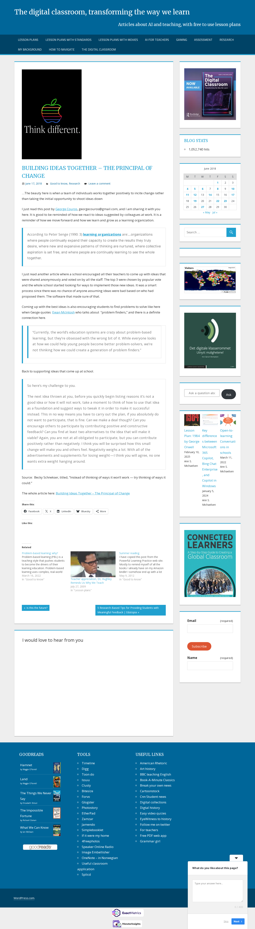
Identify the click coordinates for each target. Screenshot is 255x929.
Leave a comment (99, 183)
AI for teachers (157, 39)
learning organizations (102, 234)
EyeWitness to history (156, 819)
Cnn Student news (153, 796)
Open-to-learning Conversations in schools (228, 441)
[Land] (56, 786)
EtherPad (88, 813)
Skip (226, 921)
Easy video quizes (153, 813)
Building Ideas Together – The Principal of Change (93, 493)
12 (194, 195)
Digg (85, 769)
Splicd (86, 874)
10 (232, 189)
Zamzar (87, 819)
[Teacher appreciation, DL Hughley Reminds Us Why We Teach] (93, 564)
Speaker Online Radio (97, 847)
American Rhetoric (153, 763)
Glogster (88, 802)
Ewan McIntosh (63, 312)
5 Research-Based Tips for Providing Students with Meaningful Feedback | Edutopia (128, 610)
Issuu (86, 780)
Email (210, 621)
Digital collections (153, 802)
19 (194, 201)
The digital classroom (99, 49)
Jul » (214, 212)
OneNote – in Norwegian (100, 858)
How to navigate (61, 49)
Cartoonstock (149, 791)
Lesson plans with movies (118, 39)
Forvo (86, 796)
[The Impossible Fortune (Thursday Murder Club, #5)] (56, 817)
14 (210, 195)
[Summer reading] (143, 566)
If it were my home (95, 835)
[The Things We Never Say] (56, 800)
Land (24, 779)
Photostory (90, 807)
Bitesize (87, 791)
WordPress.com (24, 898)
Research (227, 39)
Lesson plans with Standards (68, 39)
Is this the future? (36, 608)
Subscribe (199, 646)
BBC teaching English (155, 774)
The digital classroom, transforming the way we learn (102, 12)
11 (187, 195)
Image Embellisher (96, 852)
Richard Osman (29, 820)
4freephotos (91, 841)
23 (225, 201)
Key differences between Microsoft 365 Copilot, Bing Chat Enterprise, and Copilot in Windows (209, 458)
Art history (148, 769)
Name (210, 658)
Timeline (88, 763)
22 (217, 201)
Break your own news (155, 785)
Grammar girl (150, 841)
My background (30, 49)
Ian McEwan (28, 832)
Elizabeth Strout (30, 803)
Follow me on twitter (155, 824)
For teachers (149, 830)
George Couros (66, 209)
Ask (228, 394)
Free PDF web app (153, 835)
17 (232, 195)
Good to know (58, 183)
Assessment (203, 39)
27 (202, 207)
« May (206, 212)
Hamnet (26, 765)
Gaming (181, 39)
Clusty (86, 785)
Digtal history (150, 807)
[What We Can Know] (56, 835)
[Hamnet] (56, 772)
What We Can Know (34, 827)
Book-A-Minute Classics (157, 780)
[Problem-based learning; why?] (46, 566)
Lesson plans (28, 39)
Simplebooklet (92, 830)
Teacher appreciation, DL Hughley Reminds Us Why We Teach (91, 580)
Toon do (88, 774)
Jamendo (88, 824)
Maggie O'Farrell (30, 769)
